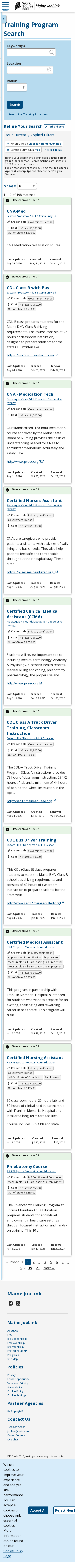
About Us (12, 1330)
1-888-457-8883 (16, 1427)
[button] (5, 6)
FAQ (9, 1335)
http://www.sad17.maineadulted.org (33, 903)
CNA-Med (16, 211)
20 (38, 1268)
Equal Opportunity (18, 1379)
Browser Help (15, 1347)
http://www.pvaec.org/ (23, 461)
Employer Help (16, 1343)
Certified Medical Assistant (35, 942)
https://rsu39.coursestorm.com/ (30, 355)
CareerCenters (16, 1435)
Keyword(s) (16, 46)
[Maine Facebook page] (10, 1303)
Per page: (9, 186)
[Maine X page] (18, 1303)
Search (14, 105)
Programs (13, 1355)
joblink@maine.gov (18, 1431)
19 (30, 1268)
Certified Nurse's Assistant (34, 500)
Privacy (11, 1375)
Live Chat (12, 1439)
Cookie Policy (15, 1391)
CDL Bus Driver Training (31, 840)
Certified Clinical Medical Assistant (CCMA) (33, 613)
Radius (12, 81)
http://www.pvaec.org (23, 683)
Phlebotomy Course (27, 1166)
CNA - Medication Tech (30, 394)
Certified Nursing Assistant (35, 1057)
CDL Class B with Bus (28, 287)
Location (14, 63)
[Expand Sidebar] (4, 19)
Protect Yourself (17, 1351)
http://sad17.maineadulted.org (29, 801)
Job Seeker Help (17, 1338)
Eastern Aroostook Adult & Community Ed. (32, 216)
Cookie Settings (16, 1395)
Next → (49, 1268)
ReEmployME (15, 1411)
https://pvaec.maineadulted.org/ (31, 572)
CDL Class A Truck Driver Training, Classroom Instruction (32, 728)
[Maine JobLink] (37, 6)
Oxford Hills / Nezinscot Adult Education (30, 738)
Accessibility (14, 1387)
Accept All (38, 1510)
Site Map (12, 1359)
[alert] (37, 201)
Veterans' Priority (17, 1383)
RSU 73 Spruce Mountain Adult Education (31, 947)
